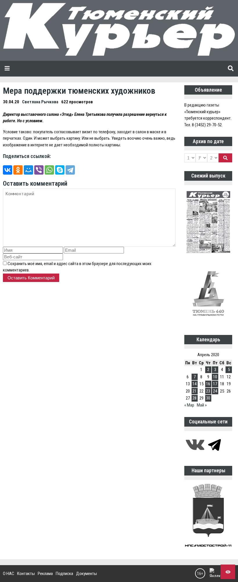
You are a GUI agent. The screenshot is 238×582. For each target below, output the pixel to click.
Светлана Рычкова (40, 101)
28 (194, 398)
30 (208, 398)
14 (194, 383)
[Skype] (59, 170)
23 (208, 391)
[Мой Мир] (28, 170)
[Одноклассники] (18, 170)
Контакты (26, 573)
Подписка (64, 573)
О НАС (8, 573)
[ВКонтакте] (7, 170)
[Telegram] (70, 170)
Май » (202, 405)
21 (194, 391)
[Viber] (39, 170)
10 (215, 376)
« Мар (189, 405)
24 (215, 391)
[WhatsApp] (49, 170)
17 (215, 383)
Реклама (45, 573)
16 (208, 383)
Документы (86, 573)
